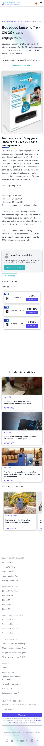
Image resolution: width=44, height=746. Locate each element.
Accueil (4, 21)
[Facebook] (12, 741)
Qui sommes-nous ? (10, 693)
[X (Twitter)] (27, 741)
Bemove (16, 735)
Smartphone (12, 21)
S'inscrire (22, 715)
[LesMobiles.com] (11, 3)
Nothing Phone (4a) (10, 580)
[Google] (7, 741)
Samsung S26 (8, 624)
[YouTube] (22, 741)
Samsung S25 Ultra (10, 628)
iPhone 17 (6, 600)
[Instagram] (32, 741)
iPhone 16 (6, 609)
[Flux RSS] (37, 741)
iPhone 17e (6, 604)
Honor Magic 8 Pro (10, 576)
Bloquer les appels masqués (14, 652)
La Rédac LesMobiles (10, 60)
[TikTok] (17, 741)
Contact (5, 667)
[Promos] (36, 3)
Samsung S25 (8, 633)
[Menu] (41, 3)
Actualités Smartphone (25, 21)
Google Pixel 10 (8, 571)
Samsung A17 (7, 562)
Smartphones (9, 276)
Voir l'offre (31, 299)
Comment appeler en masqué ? (15, 643)
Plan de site (7, 688)
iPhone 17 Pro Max (10, 591)
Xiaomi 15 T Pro (8, 567)
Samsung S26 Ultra (10, 619)
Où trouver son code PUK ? (13, 657)
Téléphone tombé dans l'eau (14, 648)
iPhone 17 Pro (7, 595)
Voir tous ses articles (14, 267)
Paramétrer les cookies (11, 684)
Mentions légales (9, 672)
